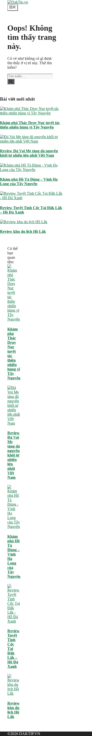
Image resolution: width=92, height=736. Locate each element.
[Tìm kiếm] (10, 81)
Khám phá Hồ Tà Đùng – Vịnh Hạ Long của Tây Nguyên (29, 181)
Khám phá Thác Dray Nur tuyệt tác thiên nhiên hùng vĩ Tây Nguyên (30, 125)
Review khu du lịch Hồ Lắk (23, 231)
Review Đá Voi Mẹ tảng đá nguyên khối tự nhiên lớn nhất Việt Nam (29, 153)
